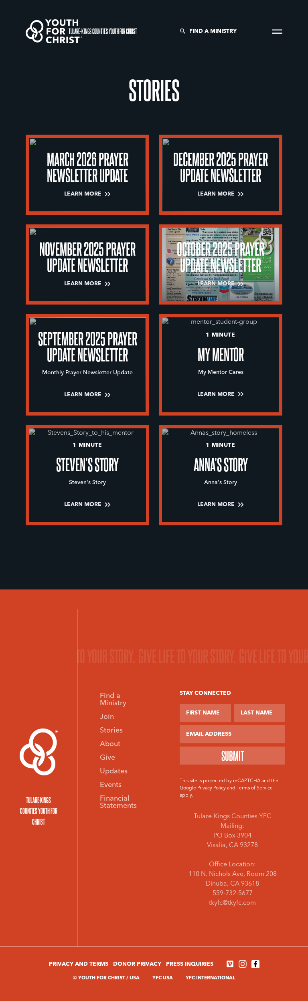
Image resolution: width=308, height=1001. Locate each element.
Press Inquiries (189, 964)
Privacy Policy (211, 788)
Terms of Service (255, 788)
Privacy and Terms (78, 964)
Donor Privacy (137, 964)
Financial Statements (118, 802)
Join (107, 716)
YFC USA (162, 978)
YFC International (210, 978)
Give (107, 757)
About (110, 744)
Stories (111, 730)
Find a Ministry (213, 31)
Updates (114, 771)
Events (111, 785)
